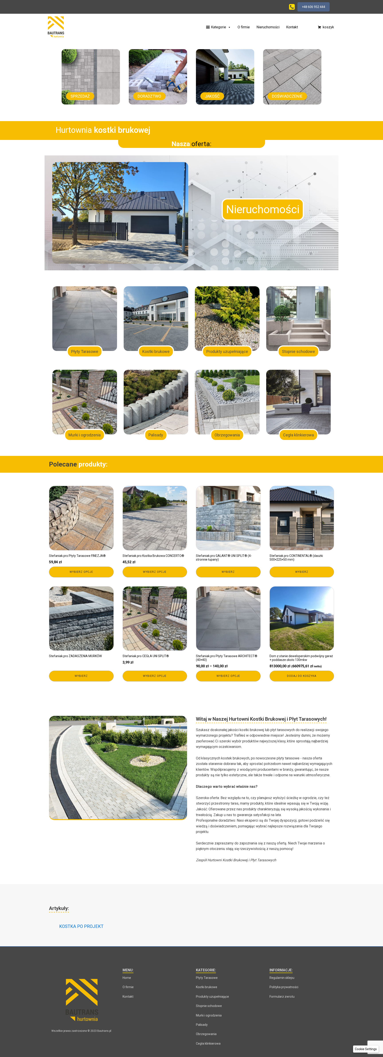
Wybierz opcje (81, 571)
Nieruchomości (267, 27)
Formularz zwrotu (282, 996)
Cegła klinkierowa (208, 1043)
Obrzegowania (206, 1034)
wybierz (228, 571)
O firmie (244, 27)
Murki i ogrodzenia (209, 1015)
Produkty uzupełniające (212, 996)
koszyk (328, 27)
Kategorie (218, 27)
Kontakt (292, 27)
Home (127, 978)
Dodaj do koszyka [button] (301, 676)
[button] (305, 27)
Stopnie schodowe (209, 1006)
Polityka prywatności (284, 987)
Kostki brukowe (206, 987)
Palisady (202, 1024)
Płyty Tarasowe (207, 978)
